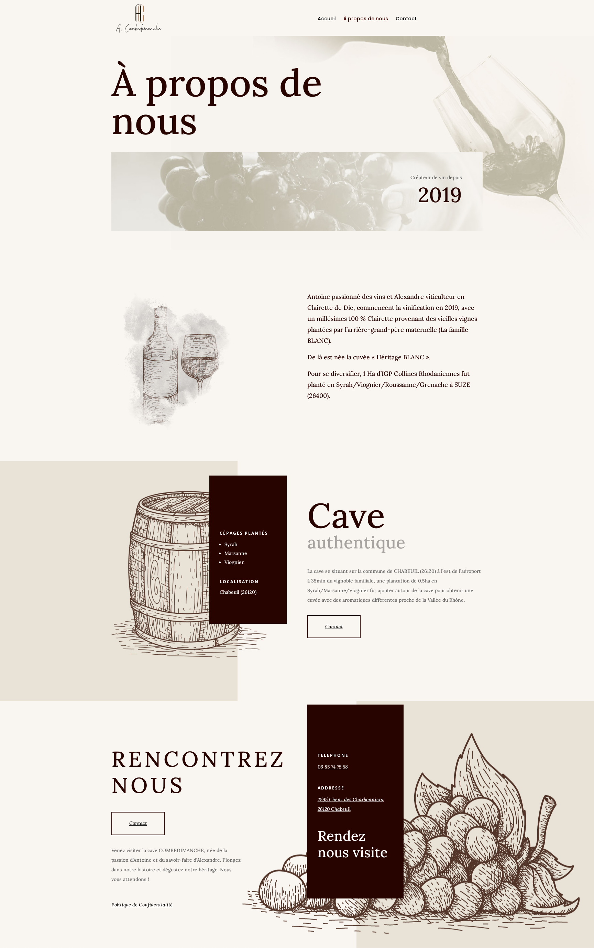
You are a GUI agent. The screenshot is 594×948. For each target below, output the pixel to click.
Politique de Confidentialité (142, 905)
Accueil (327, 19)
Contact (406, 19)
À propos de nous (365, 19)
